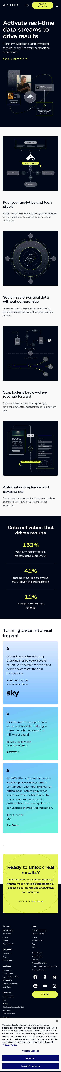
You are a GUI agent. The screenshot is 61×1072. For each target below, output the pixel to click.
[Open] (57, 5)
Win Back (7, 987)
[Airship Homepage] (11, 5)
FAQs (5, 937)
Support (6, 1017)
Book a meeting (29, 901)
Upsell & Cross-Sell (10, 977)
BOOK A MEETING (13, 59)
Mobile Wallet (37, 940)
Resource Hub (8, 997)
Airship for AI (8, 944)
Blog (4, 1000)
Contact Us (7, 953)
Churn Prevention (10, 984)
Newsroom (7, 934)
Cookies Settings (38, 970)
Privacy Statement (39, 963)
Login (45, 994)
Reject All (30, 1058)
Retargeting (7, 980)
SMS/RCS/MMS (38, 934)
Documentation (9, 1014)
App (33, 944)
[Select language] (27, 5)
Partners (6, 1010)
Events (5, 1003)
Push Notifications (39, 930)
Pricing (6, 957)
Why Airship (8, 930)
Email (34, 937)
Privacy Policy (10, 1045)
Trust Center (37, 953)
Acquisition (7, 970)
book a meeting (42, 5)
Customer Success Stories (13, 1007)
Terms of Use (37, 956)
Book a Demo (8, 960)
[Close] (57, 1021)
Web (34, 947)
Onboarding (8, 973)
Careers (6, 940)
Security (35, 959)
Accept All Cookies (30, 1066)
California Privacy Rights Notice (44, 966)
